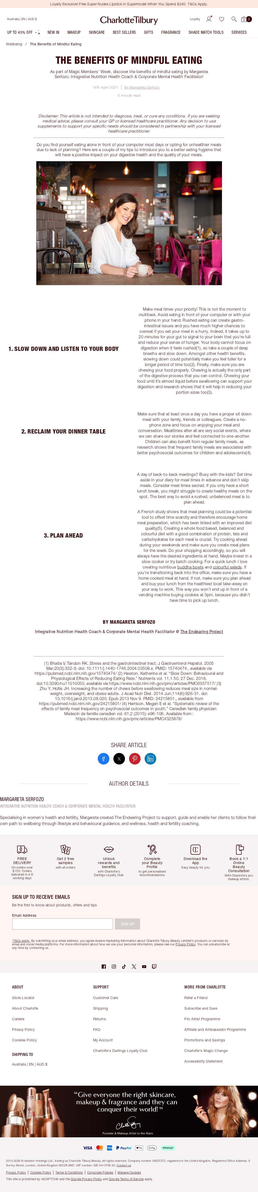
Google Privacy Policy (86, 1179)
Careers (18, 1019)
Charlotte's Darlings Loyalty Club (120, 1050)
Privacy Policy (23, 1029)
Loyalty (195, 19)
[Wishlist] (221, 19)
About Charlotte (25, 1008)
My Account (103, 1040)
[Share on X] (119, 759)
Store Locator (23, 998)
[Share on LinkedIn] (150, 759)
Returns (99, 1019)
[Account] (209, 19)
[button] (234, 19)
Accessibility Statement (203, 1061)
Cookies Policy (24, 1040)
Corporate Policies (100, 1172)
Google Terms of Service (126, 1179)
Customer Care (105, 998)
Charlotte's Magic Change (206, 1050)
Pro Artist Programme (202, 1019)
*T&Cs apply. (21, 941)
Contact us (124, 1165)
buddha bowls (190, 567)
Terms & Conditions (69, 1172)
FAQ (96, 1029)
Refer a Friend (195, 998)
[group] (23, 860)
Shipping (100, 1008)
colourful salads (227, 567)
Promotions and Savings (204, 1040)
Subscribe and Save (200, 1008)
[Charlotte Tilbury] (129, 19)
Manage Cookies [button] (129, 1172)
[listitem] (24, 33)
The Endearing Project (201, 631)
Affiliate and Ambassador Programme (215, 1029)
